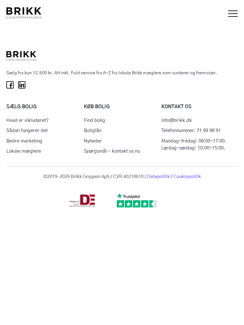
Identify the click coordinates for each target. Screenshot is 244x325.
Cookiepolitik (187, 177)
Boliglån (92, 130)
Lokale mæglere (23, 151)
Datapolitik (158, 177)
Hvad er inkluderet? (27, 120)
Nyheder (93, 141)
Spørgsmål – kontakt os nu (112, 151)
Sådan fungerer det (27, 130)
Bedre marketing (24, 141)
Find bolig (94, 120)
